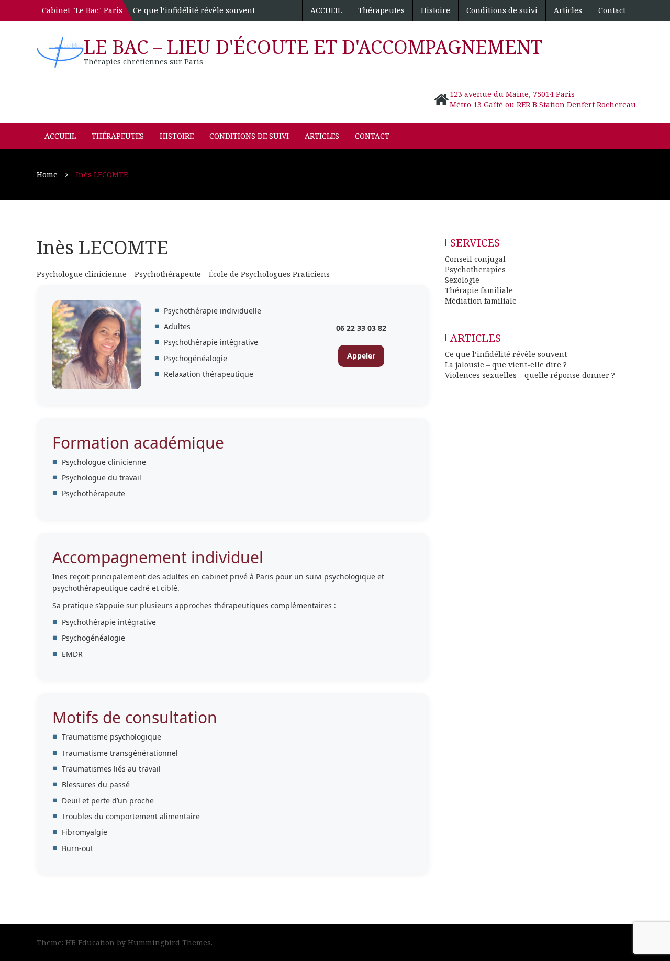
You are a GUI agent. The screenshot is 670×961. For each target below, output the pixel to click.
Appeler (361, 356)
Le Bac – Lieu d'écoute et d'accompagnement (313, 47)
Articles (568, 10)
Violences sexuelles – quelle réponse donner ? (530, 375)
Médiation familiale (481, 301)
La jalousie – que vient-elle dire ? (506, 365)
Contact (612, 10)
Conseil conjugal (475, 259)
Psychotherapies (475, 269)
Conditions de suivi (502, 10)
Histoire (435, 10)
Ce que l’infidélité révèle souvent (194, 10)
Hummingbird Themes (169, 942)
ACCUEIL (326, 10)
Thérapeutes (381, 10)
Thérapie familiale (479, 290)
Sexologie (462, 280)
